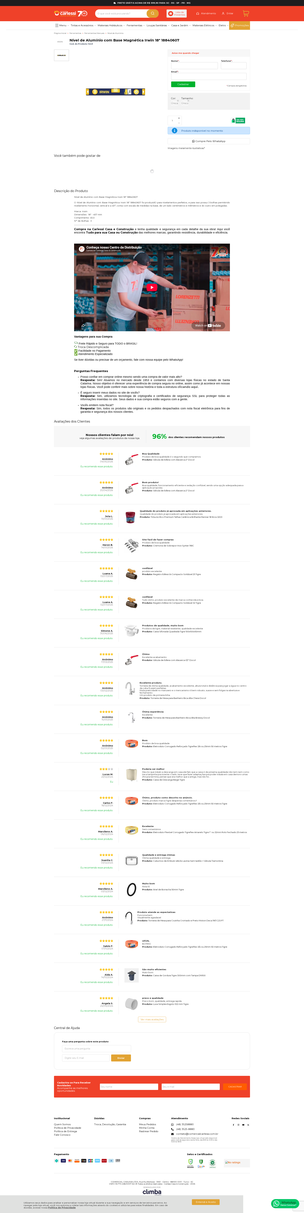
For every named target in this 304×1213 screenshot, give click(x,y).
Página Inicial (60, 33)
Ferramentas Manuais (94, 33)
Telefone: (226, 61)
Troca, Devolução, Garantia (110, 1124)
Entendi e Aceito (206, 1202)
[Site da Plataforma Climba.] (152, 1191)
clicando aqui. (188, 387)
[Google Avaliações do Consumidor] (237, 1163)
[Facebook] (233, 1125)
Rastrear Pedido (148, 1131)
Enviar (121, 1058)
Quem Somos (62, 1124)
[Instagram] (238, 1125)
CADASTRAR (235, 1086)
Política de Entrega (65, 1131)
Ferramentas (76, 33)
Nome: (175, 61)
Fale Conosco (62, 1134)
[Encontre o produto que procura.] (153, 13)
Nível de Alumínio (116, 33)
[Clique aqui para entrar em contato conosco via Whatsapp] (285, 1203)
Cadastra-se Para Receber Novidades (74, 1084)
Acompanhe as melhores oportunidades (72, 1089)
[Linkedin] (248, 1125)
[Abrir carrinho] (246, 13)
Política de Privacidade (62, 1207)
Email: (174, 72)
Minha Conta (146, 1127)
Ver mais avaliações (152, 1019)
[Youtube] (243, 1125)
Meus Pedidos (147, 1124)
